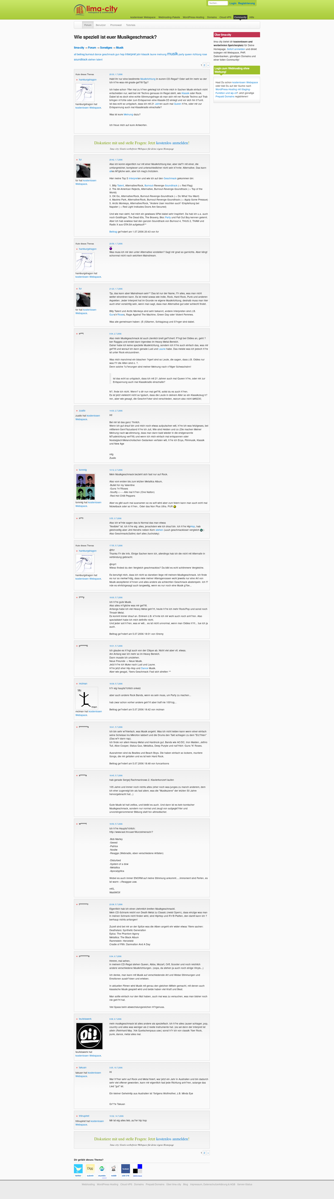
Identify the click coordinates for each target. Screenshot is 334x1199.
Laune (162, 348)
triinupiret (84, 1115)
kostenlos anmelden (172, 142)
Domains (212, 17)
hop (122, 54)
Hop (192, 526)
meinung (161, 54)
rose (204, 54)
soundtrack (81, 59)
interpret (130, 54)
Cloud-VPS (225, 17)
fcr (80, 159)
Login (232, 3)
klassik (145, 54)
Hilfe (251, 17)
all (75, 54)
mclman (83, 683)
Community (240, 17)
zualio (82, 410)
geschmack (108, 54)
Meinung (128, 114)
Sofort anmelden (236, 49)
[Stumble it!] (103, 1176)
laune (153, 54)
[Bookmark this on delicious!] (138, 1176)
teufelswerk (85, 1018)
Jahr (157, 103)
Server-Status (244, 1184)
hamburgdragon (88, 79)
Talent (120, 185)
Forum (87, 25)
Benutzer (101, 25)
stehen (92, 59)
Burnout (149, 185)
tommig (83, 469)
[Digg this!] (92, 1176)
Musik (119, 47)
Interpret (133, 178)
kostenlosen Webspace (88, 107)
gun (117, 54)
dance (98, 54)
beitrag (81, 54)
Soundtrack (171, 185)
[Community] (80, 23)
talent (99, 59)
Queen (177, 103)
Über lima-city (173, 1184)
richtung (197, 54)
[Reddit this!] (115, 1176)
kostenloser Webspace (143, 17)
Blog (185, 1184)
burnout (89, 54)
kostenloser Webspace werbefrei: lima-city (109, 10)
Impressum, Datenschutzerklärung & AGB (212, 1184)
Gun (111, 314)
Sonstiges (106, 47)
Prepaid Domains (225, 96)
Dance (144, 668)
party (181, 54)
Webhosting (88, 1184)
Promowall (116, 25)
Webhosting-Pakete (169, 17)
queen (188, 54)
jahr (139, 54)
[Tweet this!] (80, 1176)
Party (168, 217)
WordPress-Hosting (193, 17)
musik (172, 53)
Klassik (185, 93)
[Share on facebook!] (127, 1176)
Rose (121, 314)
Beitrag (113, 231)
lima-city (79, 47)
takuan (82, 1067)
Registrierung (246, 3)
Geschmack (170, 178)
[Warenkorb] (257, 15)
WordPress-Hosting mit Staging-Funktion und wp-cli (233, 90)
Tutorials (130, 25)
